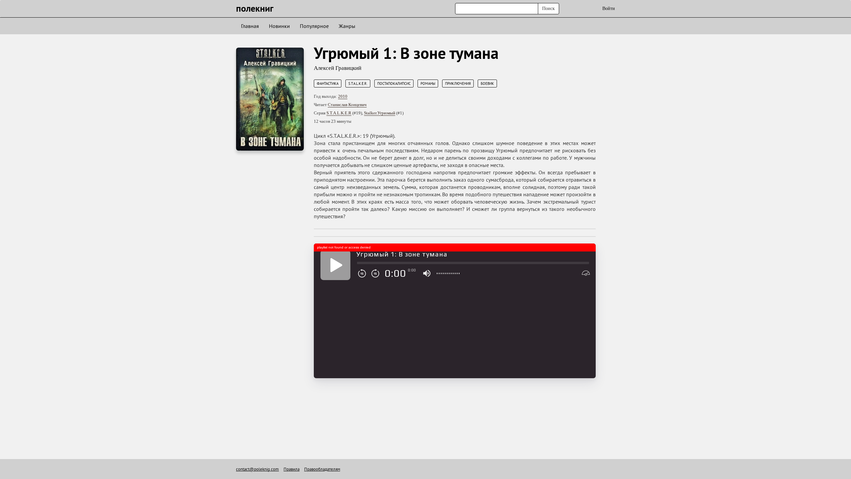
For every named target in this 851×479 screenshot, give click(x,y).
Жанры (347, 26)
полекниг (255, 8)
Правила (292, 469)
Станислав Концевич (347, 104)
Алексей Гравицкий (337, 68)
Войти (608, 8)
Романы (428, 83)
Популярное (314, 26)
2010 (342, 96)
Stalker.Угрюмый (379, 112)
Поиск (548, 8)
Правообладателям (322, 469)
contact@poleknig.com (257, 469)
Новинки (279, 26)
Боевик (487, 83)
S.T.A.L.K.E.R (338, 112)
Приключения (458, 83)
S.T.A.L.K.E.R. (357, 83)
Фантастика (327, 83)
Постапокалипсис (394, 83)
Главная (250, 26)
